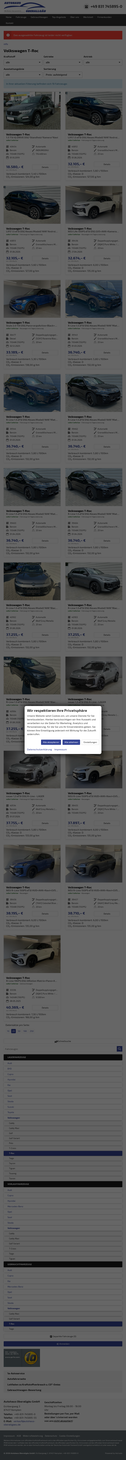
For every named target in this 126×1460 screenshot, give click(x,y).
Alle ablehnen (71, 742)
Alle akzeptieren (51, 742)
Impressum (60, 749)
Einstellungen (90, 742)
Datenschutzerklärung (39, 749)
